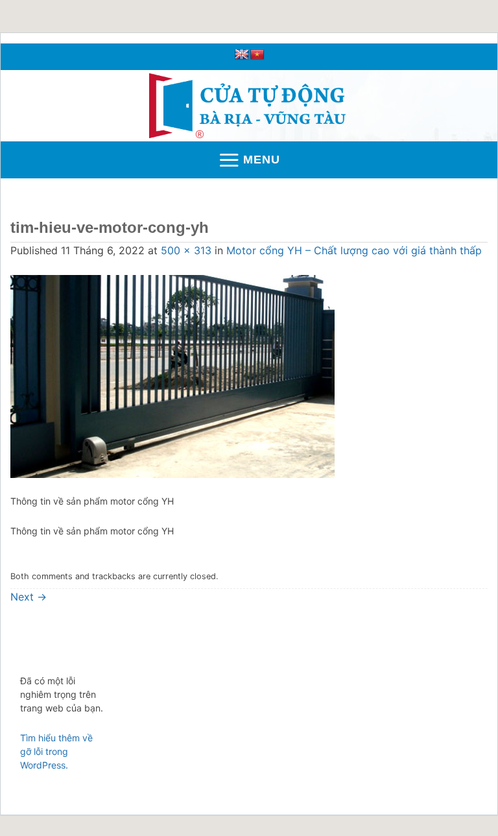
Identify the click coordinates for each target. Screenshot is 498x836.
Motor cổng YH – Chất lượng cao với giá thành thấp (354, 250)
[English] (242, 55)
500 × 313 (186, 250)
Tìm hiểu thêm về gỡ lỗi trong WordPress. (56, 751)
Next (28, 596)
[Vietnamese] (257, 55)
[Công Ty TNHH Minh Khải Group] (249, 105)
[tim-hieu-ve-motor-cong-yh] (172, 375)
